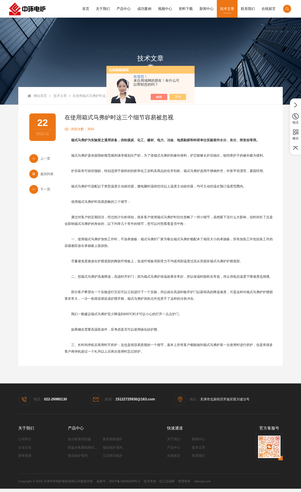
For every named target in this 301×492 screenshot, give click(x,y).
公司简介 (25, 439)
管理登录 (184, 481)
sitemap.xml (202, 481)
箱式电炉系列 (113, 447)
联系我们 (248, 9)
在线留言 (269, 9)
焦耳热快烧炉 (113, 439)
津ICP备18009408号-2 (124, 481)
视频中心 (165, 9)
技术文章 (227, 9)
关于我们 (103, 9)
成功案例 (144, 9)
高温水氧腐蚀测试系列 (84, 447)
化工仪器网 (167, 481)
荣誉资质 (25, 455)
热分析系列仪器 (79, 439)
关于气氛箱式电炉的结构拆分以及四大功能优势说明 (42, 189)
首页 (85, 9)
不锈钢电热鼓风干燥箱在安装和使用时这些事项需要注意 (42, 158)
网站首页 (40, 96)
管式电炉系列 (78, 455)
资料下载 (186, 9)
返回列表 (47, 174)
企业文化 (25, 447)
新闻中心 (206, 9)
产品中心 (124, 9)
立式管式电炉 (113, 455)
